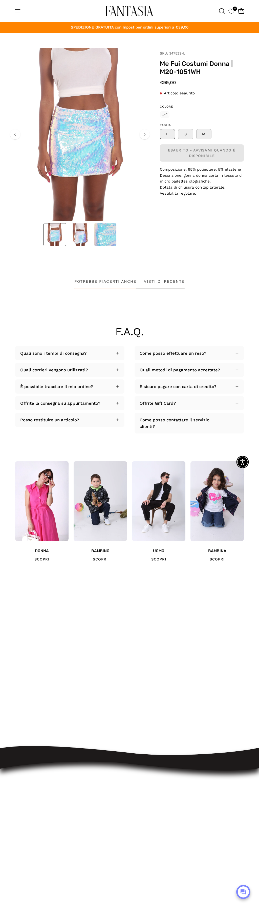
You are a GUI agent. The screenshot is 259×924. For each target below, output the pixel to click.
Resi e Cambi (103, 805)
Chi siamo (100, 864)
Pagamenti (101, 814)
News (95, 873)
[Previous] (15, 134)
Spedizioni (100, 796)
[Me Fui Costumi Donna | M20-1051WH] (54, 234)
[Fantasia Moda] (129, 11)
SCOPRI (41, 559)
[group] (129, 511)
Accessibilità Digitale (111, 838)
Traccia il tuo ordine (110, 788)
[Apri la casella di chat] (243, 892)
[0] (231, 11)
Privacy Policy (104, 847)
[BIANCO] (164, 114)
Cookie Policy (103, 855)
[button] (221, 11)
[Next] (145, 134)
